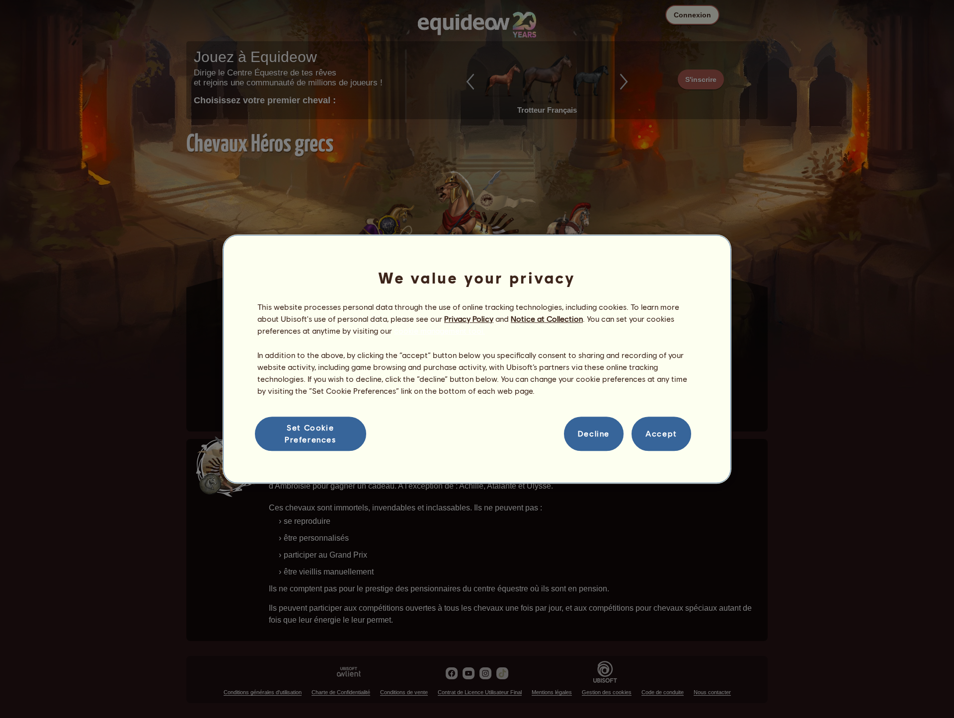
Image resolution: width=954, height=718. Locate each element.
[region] (477, 359)
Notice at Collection (547, 318)
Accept (661, 433)
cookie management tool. (439, 331)
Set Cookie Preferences (310, 433)
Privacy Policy (468, 318)
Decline (594, 433)
